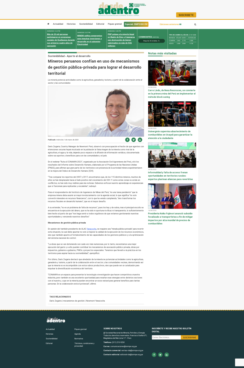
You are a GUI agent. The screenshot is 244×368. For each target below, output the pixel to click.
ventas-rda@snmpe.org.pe (132, 350)
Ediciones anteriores (169, 24)
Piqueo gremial (115, 24)
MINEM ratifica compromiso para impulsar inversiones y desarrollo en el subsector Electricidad (89, 40)
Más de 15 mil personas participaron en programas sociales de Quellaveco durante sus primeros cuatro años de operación (61, 40)
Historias (71, 24)
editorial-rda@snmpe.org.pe (131, 355)
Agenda (77, 334)
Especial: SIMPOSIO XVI (136, 24)
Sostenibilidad (86, 24)
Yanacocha (91, 229)
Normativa (78, 339)
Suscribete (186, 15)
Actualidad (58, 24)
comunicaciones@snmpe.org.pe (123, 346)
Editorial (100, 24)
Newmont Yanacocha (95, 301)
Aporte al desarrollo (78, 56)
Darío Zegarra (55, 301)
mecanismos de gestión (73, 301)
